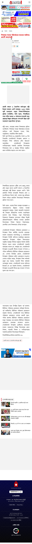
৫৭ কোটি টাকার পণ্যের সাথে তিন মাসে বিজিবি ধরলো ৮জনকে (20, 410)
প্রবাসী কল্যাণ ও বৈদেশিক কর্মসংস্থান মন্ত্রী (12, 340)
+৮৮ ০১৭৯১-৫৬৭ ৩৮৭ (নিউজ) (16, 520)
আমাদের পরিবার (12, 504)
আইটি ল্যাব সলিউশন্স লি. (16, 535)
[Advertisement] (18, 95)
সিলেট (6, 31)
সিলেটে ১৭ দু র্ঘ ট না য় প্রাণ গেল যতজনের (20, 423)
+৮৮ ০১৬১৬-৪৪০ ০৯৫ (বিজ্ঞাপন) (22, 517)
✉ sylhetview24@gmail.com (9, 517)
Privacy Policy (20, 504)
